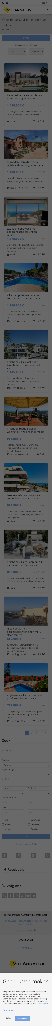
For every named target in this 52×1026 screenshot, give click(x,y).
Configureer (8, 1010)
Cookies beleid (41, 1003)
